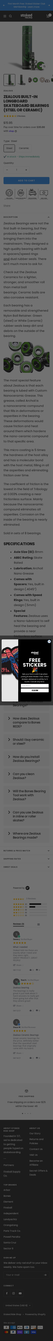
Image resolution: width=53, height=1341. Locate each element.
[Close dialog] (49, 641)
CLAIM (35, 690)
